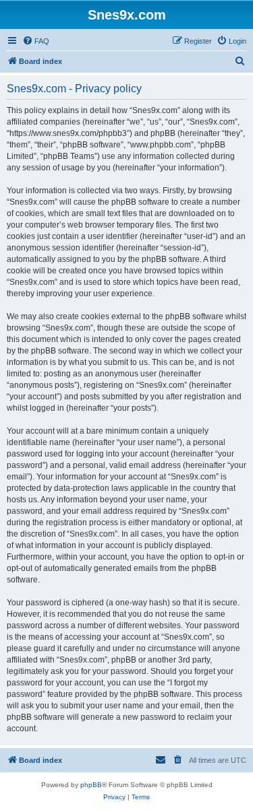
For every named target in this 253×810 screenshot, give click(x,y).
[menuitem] (35, 41)
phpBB (91, 784)
